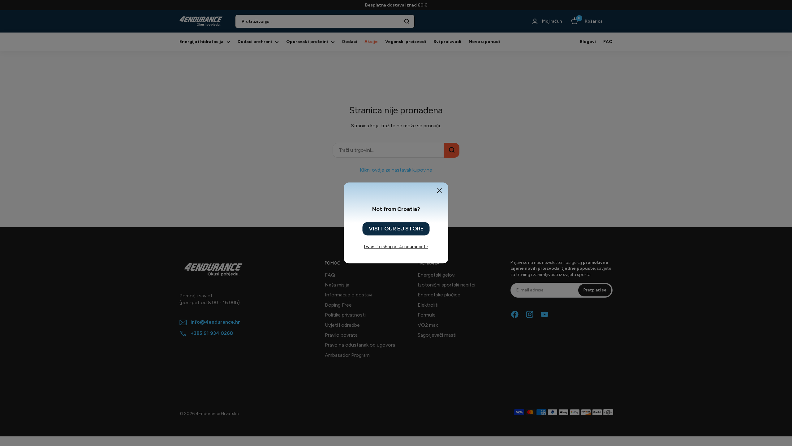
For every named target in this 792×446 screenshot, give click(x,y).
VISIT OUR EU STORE (396, 228)
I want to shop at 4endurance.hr (396, 247)
